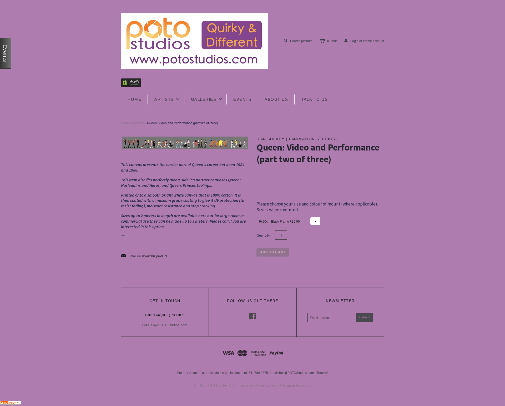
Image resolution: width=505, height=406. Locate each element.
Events (242, 99)
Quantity (263, 235)
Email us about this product (144, 256)
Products (138, 123)
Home (134, 99)
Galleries (207, 99)
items (332, 40)
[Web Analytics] (10, 402)
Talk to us (314, 99)
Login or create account (364, 41)
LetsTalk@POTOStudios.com (164, 325)
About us (276, 99)
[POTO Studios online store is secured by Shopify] (134, 83)
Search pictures (301, 40)
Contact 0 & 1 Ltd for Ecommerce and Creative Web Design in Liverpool (252, 385)
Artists (167, 99)
